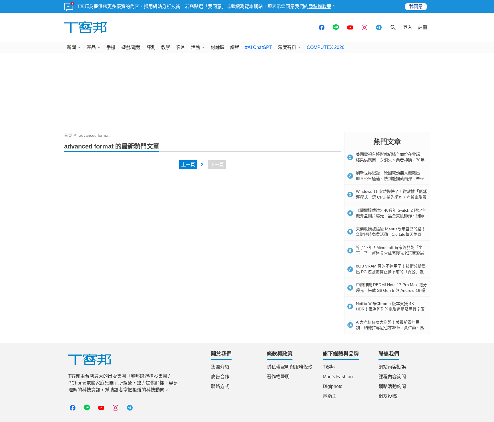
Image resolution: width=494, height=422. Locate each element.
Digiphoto (332, 386)
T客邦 (329, 366)
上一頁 (188, 164)
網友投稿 (388, 396)
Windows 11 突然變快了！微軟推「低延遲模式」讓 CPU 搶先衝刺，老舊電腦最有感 (391, 197)
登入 (407, 27)
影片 (180, 47)
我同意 (416, 6)
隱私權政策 (319, 6)
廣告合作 (220, 376)
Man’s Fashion (338, 376)
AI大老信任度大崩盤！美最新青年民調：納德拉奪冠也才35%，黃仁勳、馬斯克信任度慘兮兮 (390, 328)
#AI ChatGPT (258, 47)
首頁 (68, 135)
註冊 (422, 27)
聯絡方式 (220, 386)
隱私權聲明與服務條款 (289, 366)
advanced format (94, 135)
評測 (151, 47)
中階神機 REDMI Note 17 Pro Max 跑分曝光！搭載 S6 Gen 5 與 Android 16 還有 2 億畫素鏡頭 (391, 290)
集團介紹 (220, 366)
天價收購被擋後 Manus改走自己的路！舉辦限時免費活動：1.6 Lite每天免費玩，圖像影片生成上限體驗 (390, 234)
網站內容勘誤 (392, 366)
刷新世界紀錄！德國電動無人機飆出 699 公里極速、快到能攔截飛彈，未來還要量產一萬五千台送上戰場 (390, 178)
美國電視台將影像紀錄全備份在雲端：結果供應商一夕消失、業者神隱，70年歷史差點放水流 (390, 160)
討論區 (217, 47)
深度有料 (287, 47)
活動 (195, 47)
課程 (234, 47)
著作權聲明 (278, 376)
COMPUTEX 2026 (325, 47)
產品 (91, 47)
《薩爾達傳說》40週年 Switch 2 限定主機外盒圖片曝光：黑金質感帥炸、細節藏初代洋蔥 (391, 216)
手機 (110, 47)
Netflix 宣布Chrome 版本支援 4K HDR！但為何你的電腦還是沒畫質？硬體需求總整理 (390, 309)
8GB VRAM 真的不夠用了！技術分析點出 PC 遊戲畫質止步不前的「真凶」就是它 (391, 272)
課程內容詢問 (392, 376)
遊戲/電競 (131, 47)
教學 (165, 47)
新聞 (71, 47)
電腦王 (329, 396)
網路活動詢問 (392, 386)
